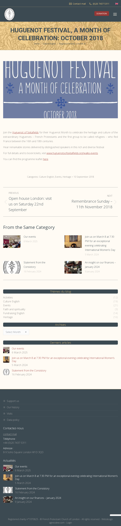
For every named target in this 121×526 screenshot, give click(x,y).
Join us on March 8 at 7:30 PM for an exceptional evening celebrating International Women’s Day (100, 243)
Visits (9, 413)
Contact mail (79, 3)
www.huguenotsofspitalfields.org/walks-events (72, 153)
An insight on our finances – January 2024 (100, 265)
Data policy (13, 419)
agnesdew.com (56, 522)
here (45, 159)
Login (69, 522)
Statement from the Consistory (34, 265)
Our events (30, 236)
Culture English (46, 176)
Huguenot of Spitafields (25, 132)
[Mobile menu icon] (115, 14)
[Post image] (11, 241)
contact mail (10, 434)
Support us (13, 401)
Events (58, 176)
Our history (13, 407)
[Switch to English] (117, 4)
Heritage (67, 176)
